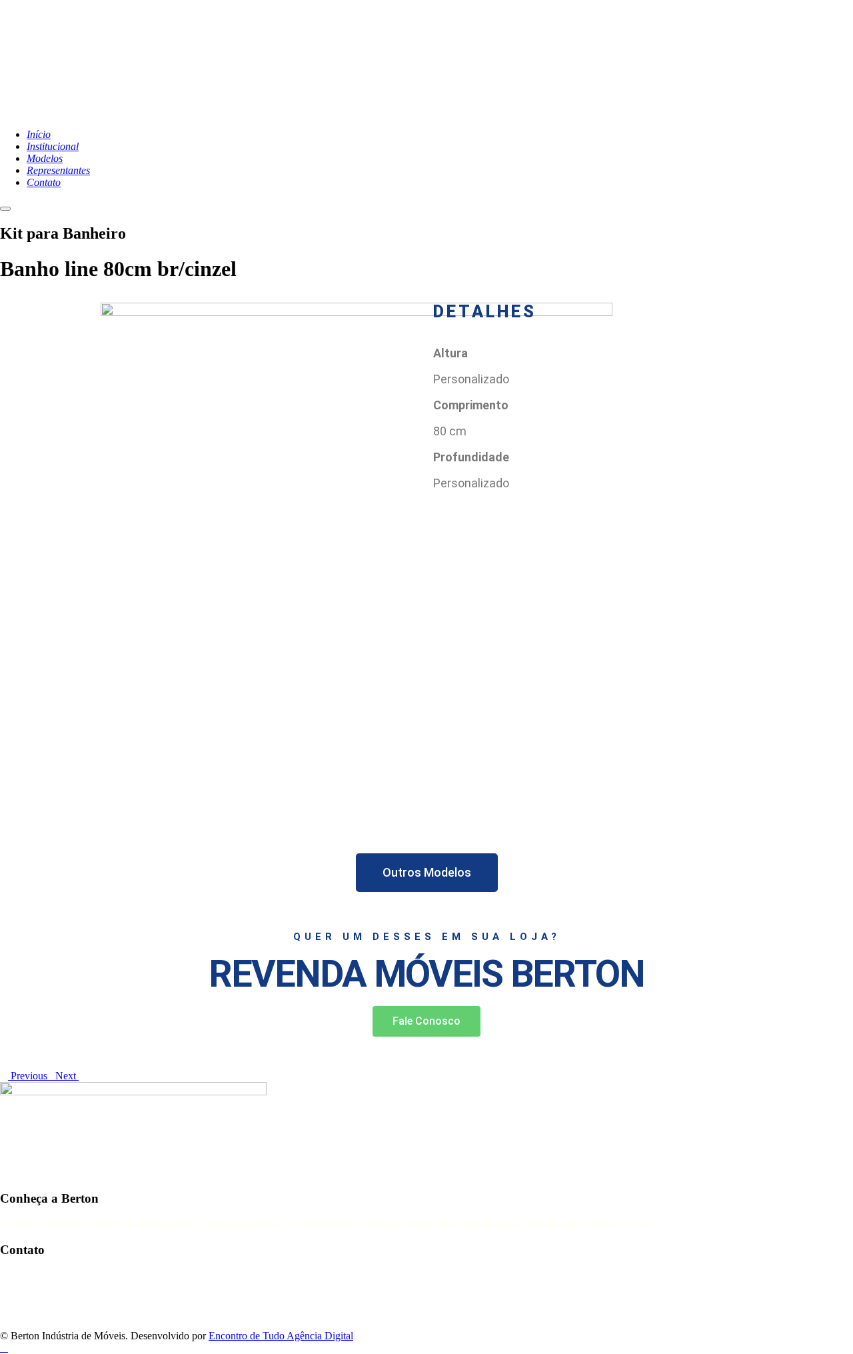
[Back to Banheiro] (51, 1076)
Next (67, 1075)
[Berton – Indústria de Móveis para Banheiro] (166, 111)
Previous (27, 1075)
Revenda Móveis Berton (426, 974)
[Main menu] (5, 209)
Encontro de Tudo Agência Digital (281, 1335)
